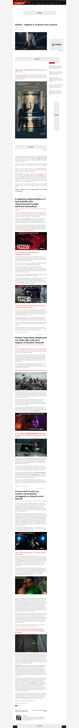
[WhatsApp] (39, 30)
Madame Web (24, 704)
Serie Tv (18, 22)
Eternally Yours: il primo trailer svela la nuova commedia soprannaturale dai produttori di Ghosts (56, 92)
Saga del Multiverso (18, 450)
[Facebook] (57, 0)
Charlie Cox (24, 446)
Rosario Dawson (23, 76)
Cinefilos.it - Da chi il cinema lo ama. (21, 405)
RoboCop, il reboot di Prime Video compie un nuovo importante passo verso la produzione (56, 86)
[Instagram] (58, 0)
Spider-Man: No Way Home (34, 446)
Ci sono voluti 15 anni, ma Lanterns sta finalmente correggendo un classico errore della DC (31, 671)
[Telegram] (44, 30)
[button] (63, 3)
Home (16, 22)
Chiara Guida (17, 27)
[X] (61, 0)
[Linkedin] (41, 30)
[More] (46, 30)
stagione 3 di (23, 626)
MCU (28, 446)
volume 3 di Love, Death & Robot (26, 282)
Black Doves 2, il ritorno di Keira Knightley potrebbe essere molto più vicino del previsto (56, 73)
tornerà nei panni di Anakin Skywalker (37, 173)
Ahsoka (27, 76)
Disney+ (16, 176)
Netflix (44, 227)
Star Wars (36, 175)
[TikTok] (60, 0)
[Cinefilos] (20, 3)
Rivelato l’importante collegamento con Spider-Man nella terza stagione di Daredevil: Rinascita (56, 79)
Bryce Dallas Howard (42, 168)
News (20, 22)
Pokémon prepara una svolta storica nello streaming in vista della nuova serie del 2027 (55, 67)
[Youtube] (63, 0)
